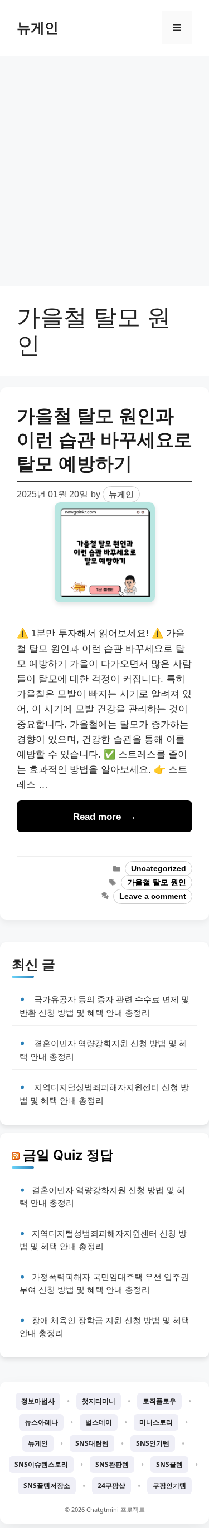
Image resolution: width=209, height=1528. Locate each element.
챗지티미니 (98, 1401)
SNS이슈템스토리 (41, 1464)
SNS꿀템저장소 (46, 1485)
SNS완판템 (112, 1464)
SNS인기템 (152, 1443)
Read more (97, 817)
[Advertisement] (104, 165)
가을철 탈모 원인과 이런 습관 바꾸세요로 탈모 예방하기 (104, 440)
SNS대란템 (92, 1443)
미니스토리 (156, 1422)
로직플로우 (159, 1401)
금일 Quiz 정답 (68, 1154)
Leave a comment (152, 896)
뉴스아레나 (41, 1422)
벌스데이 (98, 1422)
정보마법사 (38, 1401)
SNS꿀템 (169, 1464)
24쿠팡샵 (111, 1485)
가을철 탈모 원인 (156, 882)
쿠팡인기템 (169, 1485)
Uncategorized (158, 868)
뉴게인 (38, 27)
